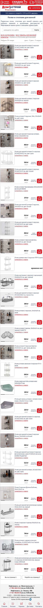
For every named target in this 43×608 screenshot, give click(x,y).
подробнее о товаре (21, 49)
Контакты (39, 606)
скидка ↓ (39, 40)
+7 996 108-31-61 (15, 588)
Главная (4, 606)
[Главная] (11, 7)
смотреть (34, 13)
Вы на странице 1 (11, 577)
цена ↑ (26, 40)
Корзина (21, 606)
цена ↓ (32, 40)
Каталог (13, 606)
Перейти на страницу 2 (32, 577)
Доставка (30, 606)
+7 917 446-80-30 (15, 593)
